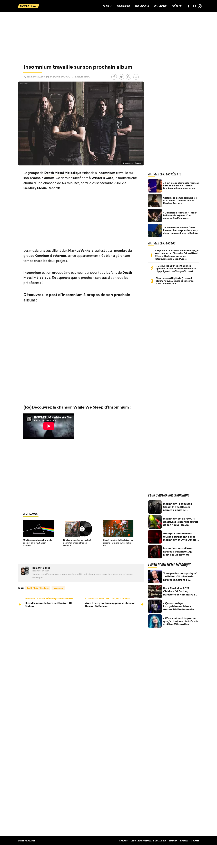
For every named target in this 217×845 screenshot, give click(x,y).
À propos (123, 840)
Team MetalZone (36, 76)
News (106, 6)
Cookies (195, 840)
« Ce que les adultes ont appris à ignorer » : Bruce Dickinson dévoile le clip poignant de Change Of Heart (176, 269)
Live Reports (142, 6)
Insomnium (106, 173)
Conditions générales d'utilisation (148, 840)
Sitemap (173, 840)
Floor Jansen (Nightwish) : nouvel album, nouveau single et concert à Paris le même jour (175, 281)
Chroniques (123, 6)
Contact (184, 840)
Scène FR (176, 6)
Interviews (160, 6)
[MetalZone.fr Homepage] (28, 6)
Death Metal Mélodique (63, 173)
